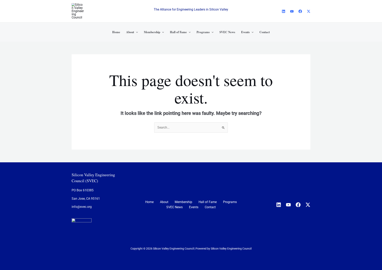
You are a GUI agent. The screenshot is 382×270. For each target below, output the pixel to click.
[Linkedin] (283, 11)
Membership (183, 202)
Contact (210, 207)
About (164, 202)
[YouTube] (292, 11)
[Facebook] (300, 11)
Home (149, 202)
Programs (230, 202)
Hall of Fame (208, 202)
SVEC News (174, 207)
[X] (308, 11)
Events (193, 207)
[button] (136, 32)
